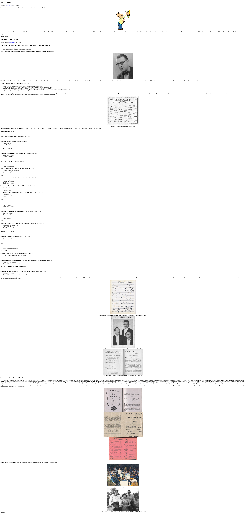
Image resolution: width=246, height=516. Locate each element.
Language (3, 36)
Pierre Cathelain (9, 5)
